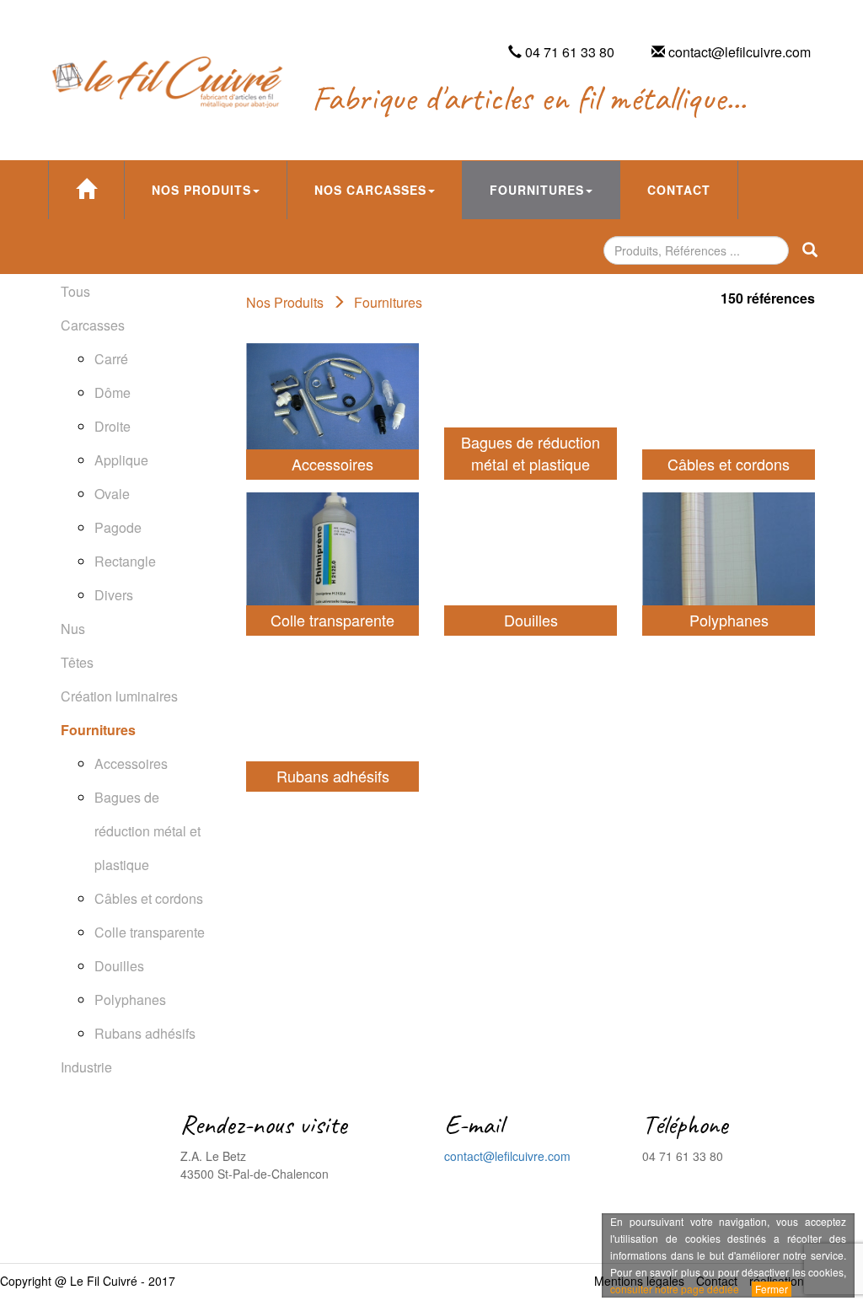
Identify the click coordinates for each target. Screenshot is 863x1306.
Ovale (112, 493)
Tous (75, 291)
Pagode (118, 527)
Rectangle (125, 561)
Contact (678, 189)
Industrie (86, 1067)
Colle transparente (149, 932)
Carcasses (93, 325)
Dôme (112, 392)
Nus (73, 628)
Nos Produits (201, 189)
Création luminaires (119, 696)
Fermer (771, 1289)
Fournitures (537, 189)
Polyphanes (130, 999)
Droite (112, 426)
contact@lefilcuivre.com (507, 1155)
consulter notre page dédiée (674, 1289)
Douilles (119, 965)
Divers (113, 595)
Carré (111, 358)
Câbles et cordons (148, 898)
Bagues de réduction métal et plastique (147, 830)
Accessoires (131, 763)
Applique (121, 460)
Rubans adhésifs (145, 1033)
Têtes (77, 662)
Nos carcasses (370, 189)
